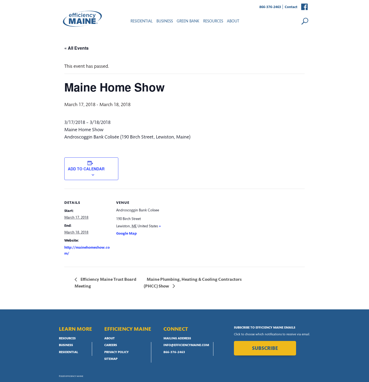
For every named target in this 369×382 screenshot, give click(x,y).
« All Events (76, 48)
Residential (141, 21)
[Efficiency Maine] (82, 19)
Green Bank (188, 21)
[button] (304, 7)
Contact (291, 7)
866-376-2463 (270, 7)
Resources (67, 338)
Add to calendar (86, 168)
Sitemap (111, 359)
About (233, 21)
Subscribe (265, 348)
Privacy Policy (116, 352)
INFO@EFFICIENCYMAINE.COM (186, 345)
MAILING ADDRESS (177, 338)
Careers (110, 345)
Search (304, 21)
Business (164, 21)
